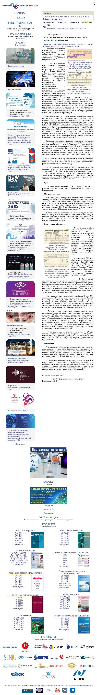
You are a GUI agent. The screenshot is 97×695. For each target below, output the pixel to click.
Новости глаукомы (71, 595)
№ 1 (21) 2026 (19, 618)
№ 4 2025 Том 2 (65, 584)
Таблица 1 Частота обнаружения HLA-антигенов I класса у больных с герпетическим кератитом (79, 90)
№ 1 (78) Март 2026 (18, 555)
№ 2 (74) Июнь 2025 (18, 563)
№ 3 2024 (65, 628)
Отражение (25, 615)
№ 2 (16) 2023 (19, 627)
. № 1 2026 (19, 599)
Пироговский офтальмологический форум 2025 (19, 387)
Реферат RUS (48, 22)
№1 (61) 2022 (65, 605)
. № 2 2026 (19, 597)
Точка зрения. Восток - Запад (25, 595)
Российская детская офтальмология (25, 573)
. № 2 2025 (19, 605)
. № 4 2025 (19, 601)
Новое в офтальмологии (71, 531)
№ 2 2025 (18, 542)
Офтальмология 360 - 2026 (18, 220)
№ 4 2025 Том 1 (65, 585)
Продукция (48, 505)
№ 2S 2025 (19, 541)
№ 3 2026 (65, 578)
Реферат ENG (62, 22)
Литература (74, 22)
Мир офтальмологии (25, 551)
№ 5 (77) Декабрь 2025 (18, 557)
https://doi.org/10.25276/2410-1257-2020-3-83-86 (69, 29)
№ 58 (65, 555)
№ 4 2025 (18, 537)
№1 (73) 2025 (65, 599)
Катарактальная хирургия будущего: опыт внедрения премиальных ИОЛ (18, 360)
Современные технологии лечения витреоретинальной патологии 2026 (19, 249)
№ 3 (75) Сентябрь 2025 (19, 561)
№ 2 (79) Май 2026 (19, 553)
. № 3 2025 (19, 603)
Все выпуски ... (19, 544)
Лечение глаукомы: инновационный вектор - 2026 (19, 306)
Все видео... (20, 444)
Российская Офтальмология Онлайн (35, 686)
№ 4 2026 (65, 576)
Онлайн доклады (14, 89)
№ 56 (65, 559)
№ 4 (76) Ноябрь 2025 (18, 559)
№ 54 (65, 562)
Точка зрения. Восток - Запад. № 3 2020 (66, 16)
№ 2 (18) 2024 (19, 624)
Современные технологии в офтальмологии (71, 572)
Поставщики (48, 513)
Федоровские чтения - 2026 (18, 116)
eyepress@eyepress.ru (85, 686)
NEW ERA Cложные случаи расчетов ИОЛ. (18, 194)
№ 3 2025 (18, 539)
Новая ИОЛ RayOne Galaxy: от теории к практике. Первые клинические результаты (20, 276)
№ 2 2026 (18, 533)
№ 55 (65, 561)
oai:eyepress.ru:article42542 (73, 379)
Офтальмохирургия (25, 531)
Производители (48, 509)
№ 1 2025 (65, 542)
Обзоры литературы (52, 19)
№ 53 (65, 564)
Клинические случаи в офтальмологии (17, 67)
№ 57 (65, 557)
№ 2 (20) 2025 (19, 620)
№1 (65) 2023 (65, 603)
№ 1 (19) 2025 (19, 622)
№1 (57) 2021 (65, 607)
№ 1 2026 (18, 535)
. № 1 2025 (19, 607)
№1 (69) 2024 (65, 601)
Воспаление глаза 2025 (17, 411)
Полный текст (86, 22)
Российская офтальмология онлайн (71, 552)
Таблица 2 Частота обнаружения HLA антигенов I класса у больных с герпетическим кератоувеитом (56, 248)
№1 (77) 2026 (65, 597)
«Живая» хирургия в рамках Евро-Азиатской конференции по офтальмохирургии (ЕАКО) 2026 (19, 168)
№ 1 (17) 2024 (19, 625)
